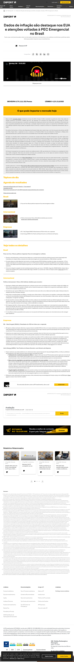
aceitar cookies (64, 656)
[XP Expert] (9, 2)
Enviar (62, 413)
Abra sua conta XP (65, 2)
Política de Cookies (43, 601)
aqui (52, 344)
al (37, 219)
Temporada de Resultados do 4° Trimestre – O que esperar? (17, 186)
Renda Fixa (6, 608)
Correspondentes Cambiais (26, 650)
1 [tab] (35, 481)
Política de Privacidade (44, 598)
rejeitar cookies (49, 656)
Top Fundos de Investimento (28, 601)
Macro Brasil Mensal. (27, 157)
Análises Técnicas (8, 601)
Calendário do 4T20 (7, 188)
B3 (7, 649)
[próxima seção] (42, 481)
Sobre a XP (41, 591)
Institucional (41, 594)
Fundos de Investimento (9, 604)
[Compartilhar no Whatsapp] (40, 54)
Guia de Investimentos (9, 594)
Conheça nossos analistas (62, 591)
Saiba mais (20, 658)
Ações (5, 598)
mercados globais (17, 119)
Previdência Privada (8, 611)
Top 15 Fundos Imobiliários (28, 591)
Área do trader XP (42, 608)
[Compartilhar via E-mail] (48, 54)
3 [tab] (39, 481)
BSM (12, 649)
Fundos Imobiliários (8, 591)
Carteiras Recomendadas (27, 594)
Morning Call (10, 10)
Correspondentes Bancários (40, 650)
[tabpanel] (11, 463)
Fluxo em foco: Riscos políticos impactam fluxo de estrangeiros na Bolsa (37, 165)
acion (36, 219)
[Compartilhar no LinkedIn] (44, 54)
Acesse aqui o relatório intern (28, 219)
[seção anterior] (32, 481)
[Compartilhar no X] (36, 54)
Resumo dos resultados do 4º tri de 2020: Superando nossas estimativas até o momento (23, 189)
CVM (18, 649)
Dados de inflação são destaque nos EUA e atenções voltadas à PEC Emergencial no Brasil (37, 10)
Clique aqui (60, 269)
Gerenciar (12, 658)
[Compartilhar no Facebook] (33, 54)
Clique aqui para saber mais (9, 193)
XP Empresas (41, 604)
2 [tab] (37, 481)
